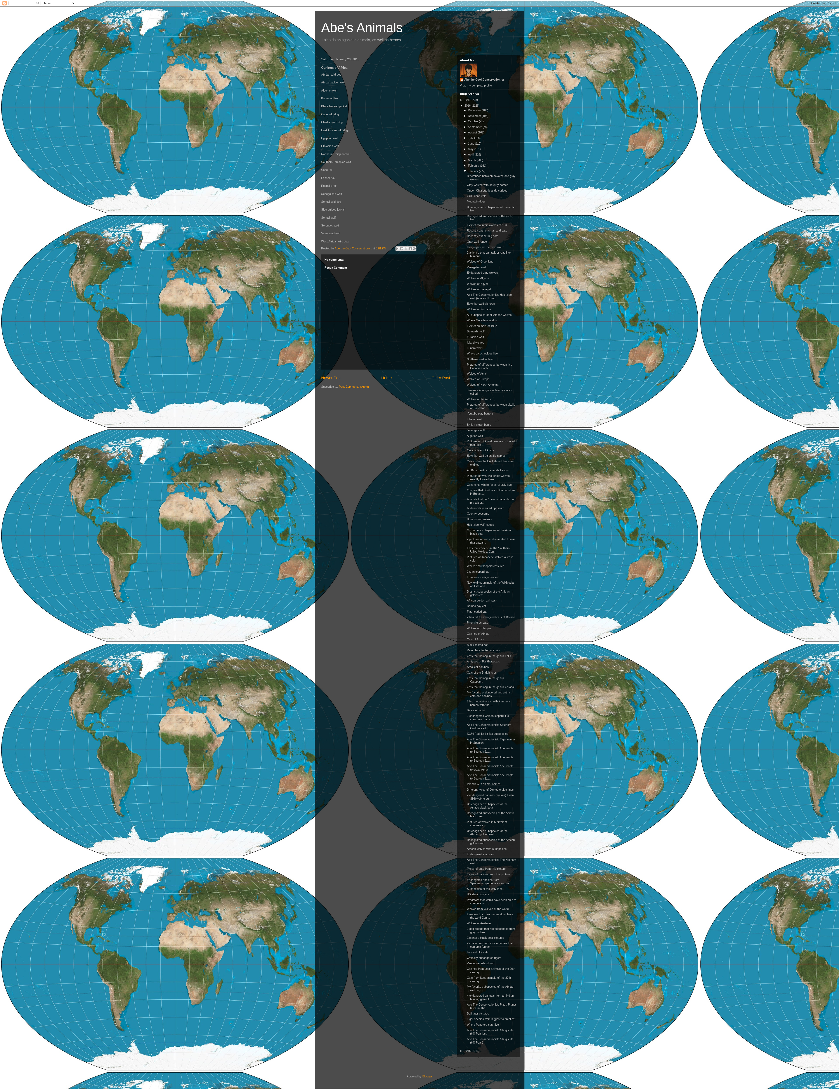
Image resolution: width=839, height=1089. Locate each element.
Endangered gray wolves (482, 272)
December (475, 110)
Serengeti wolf (476, 430)
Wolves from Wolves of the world (488, 909)
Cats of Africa (475, 639)
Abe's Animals (362, 27)
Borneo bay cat (476, 606)
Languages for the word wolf (484, 247)
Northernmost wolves (480, 359)
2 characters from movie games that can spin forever (490, 945)
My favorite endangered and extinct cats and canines (489, 694)
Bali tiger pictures (478, 1013)
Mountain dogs (476, 201)
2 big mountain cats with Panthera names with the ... (488, 703)
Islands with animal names (484, 784)
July (471, 138)
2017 (468, 100)
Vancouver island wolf (480, 963)
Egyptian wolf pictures (481, 303)
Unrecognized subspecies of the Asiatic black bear (487, 805)
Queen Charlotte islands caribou (487, 190)
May (471, 149)
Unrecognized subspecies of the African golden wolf (487, 832)
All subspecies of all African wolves (489, 314)
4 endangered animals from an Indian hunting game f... (490, 997)
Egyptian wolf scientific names (486, 455)
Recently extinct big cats (482, 236)
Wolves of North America (482, 384)
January (473, 171)
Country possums (478, 513)
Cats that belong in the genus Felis (489, 656)
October (473, 121)
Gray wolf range (477, 241)
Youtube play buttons (480, 413)
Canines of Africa (478, 633)
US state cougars (478, 894)
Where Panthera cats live (483, 1024)
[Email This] (397, 248)
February (474, 165)
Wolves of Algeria (478, 278)
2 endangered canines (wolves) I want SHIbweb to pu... (491, 796)
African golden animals (481, 600)
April (471, 154)
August (473, 132)
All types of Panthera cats (483, 661)
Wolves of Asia (476, 373)
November (475, 116)
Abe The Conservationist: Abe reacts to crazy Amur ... (490, 767)
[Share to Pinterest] (414, 248)
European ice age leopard (483, 577)
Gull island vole (476, 196)
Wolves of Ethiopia (479, 628)
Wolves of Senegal (479, 289)
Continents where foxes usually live (489, 484)
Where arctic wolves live (482, 353)
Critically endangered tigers (484, 957)
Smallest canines (478, 667)
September (475, 127)
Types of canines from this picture (488, 874)
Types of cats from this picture (486, 868)
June (471, 143)
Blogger (427, 1076)
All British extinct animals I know (487, 470)
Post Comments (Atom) (354, 386)
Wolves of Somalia (479, 309)
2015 (468, 1051)
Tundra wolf (474, 348)
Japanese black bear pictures (485, 937)
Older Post (441, 378)
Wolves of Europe (478, 379)
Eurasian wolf (475, 337)
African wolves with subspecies (487, 848)
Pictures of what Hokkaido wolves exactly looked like (488, 477)
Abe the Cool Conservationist (484, 79)
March (472, 160)
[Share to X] (406, 248)
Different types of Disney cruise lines (490, 789)
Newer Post (331, 378)
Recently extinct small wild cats (487, 230)
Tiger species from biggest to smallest (491, 1019)
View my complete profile (476, 85)
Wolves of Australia (479, 923)
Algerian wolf (475, 435)
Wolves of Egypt (477, 283)
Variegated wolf (476, 267)
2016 (468, 105)
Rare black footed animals (483, 650)
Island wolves (475, 342)
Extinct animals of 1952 (482, 326)
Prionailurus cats (477, 622)
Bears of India (476, 710)
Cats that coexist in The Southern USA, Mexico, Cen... (488, 549)
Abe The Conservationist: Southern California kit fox (489, 726)
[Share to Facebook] (410, 248)
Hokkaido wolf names (480, 524)
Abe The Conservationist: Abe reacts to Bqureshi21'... (490, 750)
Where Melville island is (482, 320)
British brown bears (479, 424)
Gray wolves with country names (487, 185)
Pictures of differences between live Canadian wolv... (489, 366)
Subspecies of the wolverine (485, 888)
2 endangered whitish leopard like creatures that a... (488, 717)
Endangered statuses (480, 854)
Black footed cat (477, 644)
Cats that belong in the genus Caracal (491, 687)
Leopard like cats (478, 952)
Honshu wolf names (479, 519)
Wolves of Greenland (480, 261)
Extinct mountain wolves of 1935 (487, 225)
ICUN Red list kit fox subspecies (487, 733)
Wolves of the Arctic (479, 399)
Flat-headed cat (477, 611)
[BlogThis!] (402, 248)
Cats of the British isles (482, 672)
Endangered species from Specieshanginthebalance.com (488, 881)
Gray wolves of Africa (480, 450)
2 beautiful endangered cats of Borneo (491, 617)
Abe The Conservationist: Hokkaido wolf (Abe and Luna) (489, 296)
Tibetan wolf (474, 419)
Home (386, 378)
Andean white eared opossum (485, 508)
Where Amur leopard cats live (485, 566)
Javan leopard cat (478, 571)
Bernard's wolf (476, 331)
